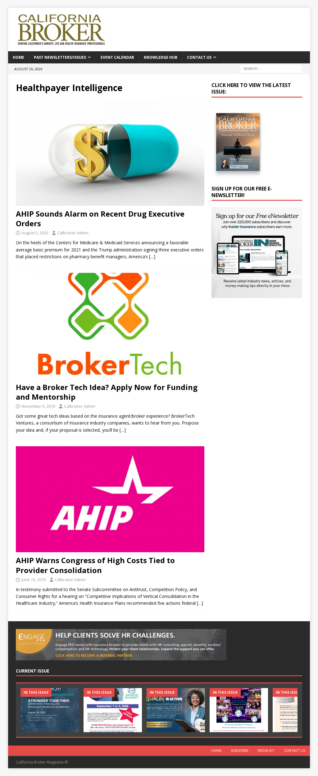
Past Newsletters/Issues (60, 57)
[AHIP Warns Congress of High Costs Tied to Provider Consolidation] (110, 499)
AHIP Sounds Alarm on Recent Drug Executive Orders (100, 218)
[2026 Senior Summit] (113, 710)
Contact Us (199, 57)
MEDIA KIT (266, 750)
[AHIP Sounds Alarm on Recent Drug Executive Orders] (110, 153)
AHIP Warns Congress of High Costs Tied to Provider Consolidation (95, 565)
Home (18, 57)
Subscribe (239, 750)
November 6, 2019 (38, 406)
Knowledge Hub (160, 57)
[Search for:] (271, 68)
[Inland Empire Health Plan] (176, 710)
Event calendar (117, 57)
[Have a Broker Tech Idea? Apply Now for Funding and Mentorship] (110, 326)
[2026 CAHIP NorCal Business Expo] (49, 710)
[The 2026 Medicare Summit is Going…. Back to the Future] (239, 710)
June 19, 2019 (33, 579)
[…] (152, 256)
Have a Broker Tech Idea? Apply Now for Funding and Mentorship (107, 392)
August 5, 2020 (34, 233)
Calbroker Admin (73, 233)
